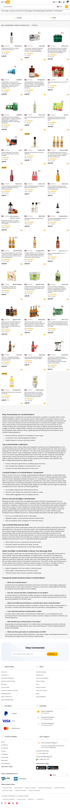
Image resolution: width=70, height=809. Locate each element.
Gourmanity (41, 319)
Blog (37, 693)
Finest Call (18, 184)
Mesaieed (4, 760)
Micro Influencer (6, 697)
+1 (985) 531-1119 (43, 759)
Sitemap (4, 684)
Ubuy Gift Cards (41, 690)
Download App (41, 672)
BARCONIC (42, 216)
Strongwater (41, 80)
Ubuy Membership (7, 700)
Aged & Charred (17, 319)
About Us (4, 672)
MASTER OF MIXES (40, 284)
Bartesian (42, 46)
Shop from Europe (34, 790)
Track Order (5, 687)
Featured (34, 25)
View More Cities (6, 767)
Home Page (4, 11)
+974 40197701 (43, 753)
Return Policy (40, 681)
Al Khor (3, 751)
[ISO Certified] (19, 778)
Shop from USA (7, 788)
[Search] (66, 6)
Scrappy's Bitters (40, 250)
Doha (3, 742)
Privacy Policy (21, 799)
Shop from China (8, 790)
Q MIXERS (19, 80)
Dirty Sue (19, 355)
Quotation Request (7, 678)
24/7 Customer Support (49, 743)
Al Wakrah (4, 748)
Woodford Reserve (63, 216)
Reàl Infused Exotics (40, 390)
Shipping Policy (6, 693)
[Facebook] (2, 803)
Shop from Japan (30, 788)
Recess (66, 115)
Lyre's (20, 150)
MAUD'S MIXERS (17, 284)
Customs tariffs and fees (9, 690)
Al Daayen (4, 754)
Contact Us (5, 675)
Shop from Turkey (20, 790)
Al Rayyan (4, 745)
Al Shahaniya (5, 763)
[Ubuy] (7, 2)
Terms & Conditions (8, 799)
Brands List (39, 675)
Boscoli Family (64, 150)
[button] (55, 2)
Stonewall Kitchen (17, 390)
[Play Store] (52, 768)
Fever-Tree (41, 115)
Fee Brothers (18, 46)
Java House (64, 355)
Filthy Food (65, 46)
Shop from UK (18, 788)
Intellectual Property (8, 681)
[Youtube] (10, 803)
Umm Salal (4, 757)
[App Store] (41, 768)
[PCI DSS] (5, 778)
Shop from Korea (60, 788)
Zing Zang (42, 355)
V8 (67, 80)
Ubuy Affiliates (41, 697)
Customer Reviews (42, 678)
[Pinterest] (18, 803)
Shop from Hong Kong (45, 788)
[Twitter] (14, 803)
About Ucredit (40, 687)
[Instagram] (6, 803)
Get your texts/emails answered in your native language (52, 746)
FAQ (37, 684)
